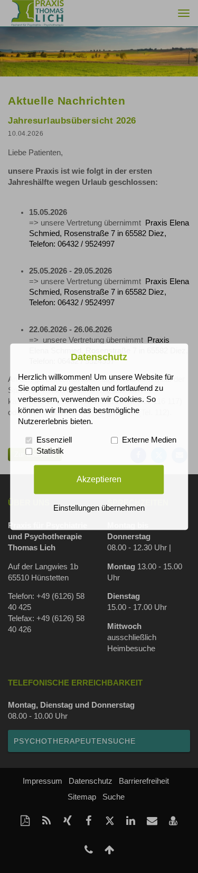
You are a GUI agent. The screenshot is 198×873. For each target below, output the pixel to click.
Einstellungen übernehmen (99, 508)
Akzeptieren (99, 479)
